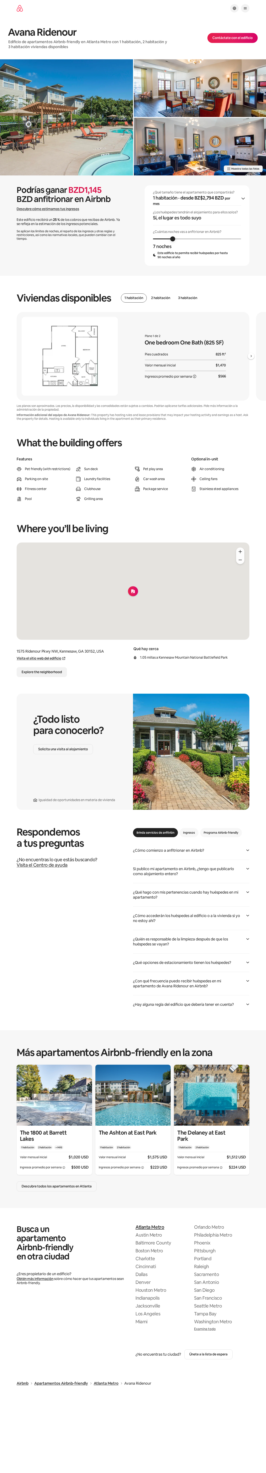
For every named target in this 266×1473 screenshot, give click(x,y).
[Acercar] (240, 551)
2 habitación (160, 298)
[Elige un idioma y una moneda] (234, 8)
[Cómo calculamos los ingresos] (194, 376)
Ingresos (189, 832)
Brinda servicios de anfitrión (155, 832)
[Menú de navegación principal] (245, 8)
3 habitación (187, 298)
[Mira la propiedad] (54, 1120)
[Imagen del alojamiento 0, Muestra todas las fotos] (66, 117)
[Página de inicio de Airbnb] (20, 8)
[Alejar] (240, 560)
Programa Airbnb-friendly (221, 832)
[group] (197, 225)
